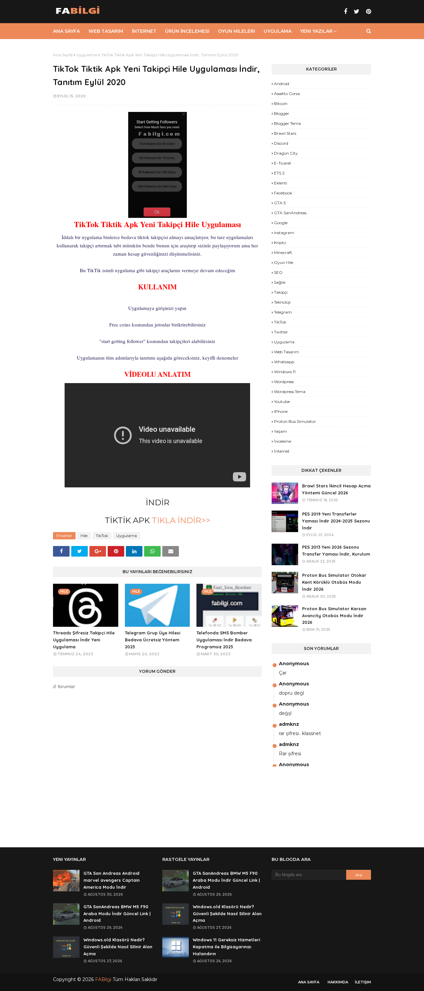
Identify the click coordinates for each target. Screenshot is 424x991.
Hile (83, 535)
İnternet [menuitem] (144, 31)
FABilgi (103, 979)
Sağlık (280, 282)
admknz (289, 724)
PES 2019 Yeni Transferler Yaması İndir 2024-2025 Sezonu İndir (336, 520)
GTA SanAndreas (290, 212)
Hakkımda (338, 982)
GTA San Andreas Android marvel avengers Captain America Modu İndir (111, 880)
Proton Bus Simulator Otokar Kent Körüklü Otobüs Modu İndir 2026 (334, 582)
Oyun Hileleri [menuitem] (236, 31)
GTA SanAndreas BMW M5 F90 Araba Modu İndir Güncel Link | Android (116, 913)
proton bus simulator (295, 421)
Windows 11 (284, 371)
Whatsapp (284, 361)
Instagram (284, 232)
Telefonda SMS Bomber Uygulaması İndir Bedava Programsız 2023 (224, 639)
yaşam (280, 431)
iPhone (281, 411)
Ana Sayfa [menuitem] (66, 31)
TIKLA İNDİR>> (180, 520)
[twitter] (356, 11)
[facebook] (345, 11)
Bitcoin (281, 103)
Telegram (283, 312)
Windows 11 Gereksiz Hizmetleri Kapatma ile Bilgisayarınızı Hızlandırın (226, 946)
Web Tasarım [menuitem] (105, 31)
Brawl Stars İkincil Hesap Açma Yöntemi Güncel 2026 (336, 489)
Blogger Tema (287, 123)
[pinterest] (367, 11)
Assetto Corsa (287, 93)
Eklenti (280, 182)
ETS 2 (279, 173)
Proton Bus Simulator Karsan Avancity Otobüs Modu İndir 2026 (334, 615)
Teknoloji (282, 302)
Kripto (280, 242)
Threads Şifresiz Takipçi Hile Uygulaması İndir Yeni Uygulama (84, 639)
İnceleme (282, 441)
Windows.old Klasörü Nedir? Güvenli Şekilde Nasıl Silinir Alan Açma (117, 946)
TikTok (102, 535)
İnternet (282, 451)
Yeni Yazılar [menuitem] (316, 31)
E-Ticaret (282, 163)
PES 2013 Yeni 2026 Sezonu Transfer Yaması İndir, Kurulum (336, 550)
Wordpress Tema (289, 391)
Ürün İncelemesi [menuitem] (187, 31)
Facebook (283, 192)
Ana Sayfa (63, 54)
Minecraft (283, 252)
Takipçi (281, 292)
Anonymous (294, 664)
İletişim (363, 982)
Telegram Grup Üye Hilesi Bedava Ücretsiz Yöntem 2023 (152, 639)
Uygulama (87, 54)
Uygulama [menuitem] (278, 31)
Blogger (281, 113)
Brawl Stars (285, 133)
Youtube (282, 401)
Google (281, 222)
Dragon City (286, 153)
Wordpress (284, 381)
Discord (281, 143)
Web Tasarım (286, 351)
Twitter (281, 331)
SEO (278, 272)
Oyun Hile (283, 262)
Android (281, 83)
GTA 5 (280, 202)
